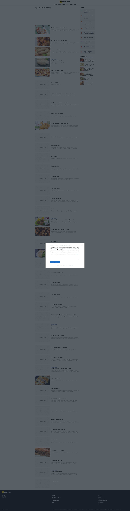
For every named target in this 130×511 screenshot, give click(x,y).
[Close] (83, 245)
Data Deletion (59, 265)
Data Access (65, 265)
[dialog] (65, 255)
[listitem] (65, 259)
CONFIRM (55, 262)
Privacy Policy (71, 265)
